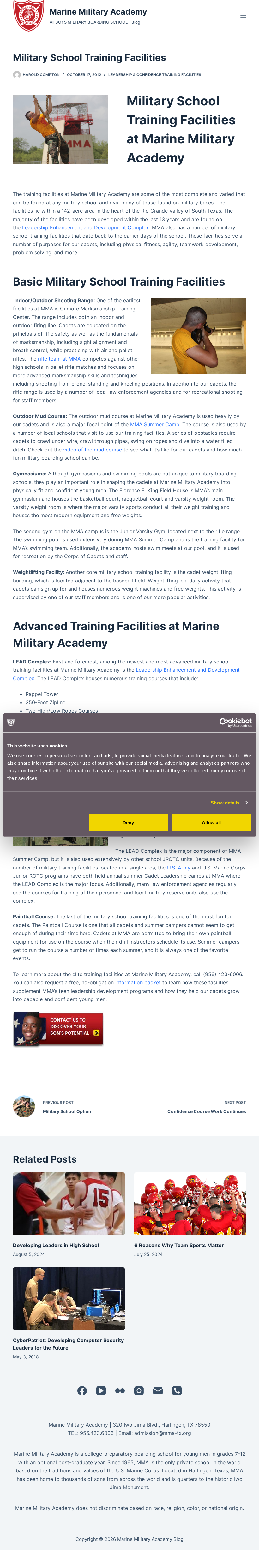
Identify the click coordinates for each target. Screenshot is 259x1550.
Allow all (211, 822)
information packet (138, 982)
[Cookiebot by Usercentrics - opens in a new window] (224, 722)
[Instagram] (139, 1390)
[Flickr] (120, 1390)
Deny (128, 822)
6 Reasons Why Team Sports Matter (179, 1245)
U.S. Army (178, 867)
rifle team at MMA (59, 359)
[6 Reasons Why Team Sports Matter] (190, 1203)
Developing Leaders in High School (56, 1245)
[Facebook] (82, 1390)
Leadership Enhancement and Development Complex (85, 227)
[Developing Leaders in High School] (69, 1203)
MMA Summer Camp (154, 424)
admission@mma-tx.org (162, 1433)
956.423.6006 (97, 1433)
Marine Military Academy (98, 11)
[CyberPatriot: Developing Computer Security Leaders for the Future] (69, 1298)
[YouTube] (101, 1390)
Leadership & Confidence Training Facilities (154, 74)
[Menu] (243, 16)
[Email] (158, 1390)
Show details (225, 802)
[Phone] (177, 1390)
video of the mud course (92, 449)
